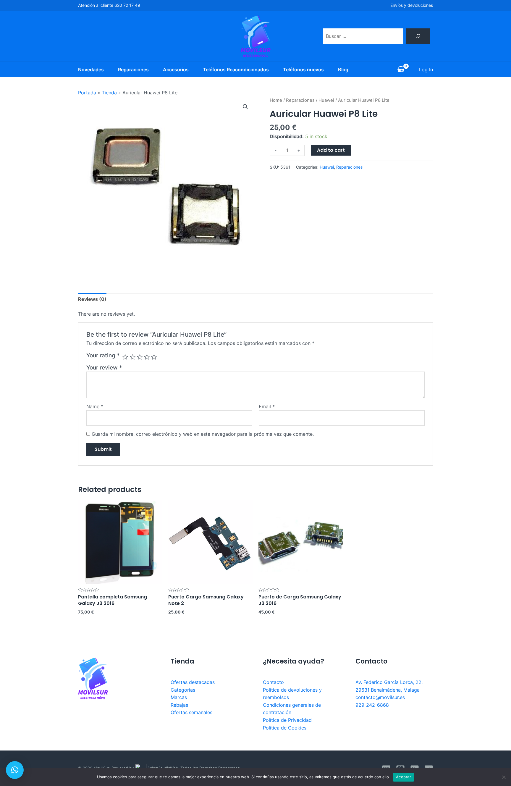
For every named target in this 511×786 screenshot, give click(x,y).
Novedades (91, 69)
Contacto (273, 682)
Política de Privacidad (287, 720)
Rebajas (179, 705)
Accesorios (176, 69)
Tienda (109, 93)
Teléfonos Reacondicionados (236, 69)
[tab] (92, 299)
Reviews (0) (92, 299)
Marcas (179, 697)
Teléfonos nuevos (303, 69)
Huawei (326, 100)
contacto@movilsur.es (380, 697)
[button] (15, 770)
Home (276, 100)
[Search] (418, 36)
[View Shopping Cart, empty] (400, 69)
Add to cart (331, 150)
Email (267, 406)
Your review (104, 367)
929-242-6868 (372, 705)
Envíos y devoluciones (411, 5)
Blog (343, 69)
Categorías (183, 690)
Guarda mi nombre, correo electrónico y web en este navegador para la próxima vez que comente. (203, 434)
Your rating (103, 355)
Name (94, 406)
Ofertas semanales (191, 712)
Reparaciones (133, 69)
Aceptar (403, 776)
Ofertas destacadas (193, 682)
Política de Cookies (284, 728)
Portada (87, 93)
